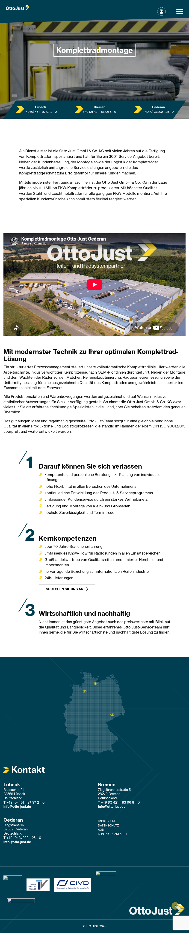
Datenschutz (108, 825)
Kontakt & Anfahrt (112, 834)
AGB (101, 829)
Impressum (106, 821)
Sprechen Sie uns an (64, 589)
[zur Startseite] (18, 7)
